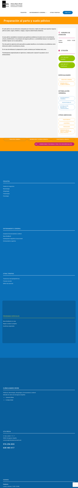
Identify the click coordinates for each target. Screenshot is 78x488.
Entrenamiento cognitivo (9, 241)
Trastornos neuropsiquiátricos (11, 278)
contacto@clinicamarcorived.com (12, 440)
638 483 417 (8, 448)
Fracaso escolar (7, 281)
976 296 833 (8, 444)
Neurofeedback (7, 236)
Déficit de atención (8, 283)
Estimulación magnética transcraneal (13, 238)
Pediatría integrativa (8, 186)
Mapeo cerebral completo (10, 323)
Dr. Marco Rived (9, 400)
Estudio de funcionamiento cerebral (12, 233)
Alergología (6, 191)
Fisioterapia (6, 193)
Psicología (6, 196)
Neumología (6, 188)
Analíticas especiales (8, 326)
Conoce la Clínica (10, 397)
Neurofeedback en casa (9, 321)
